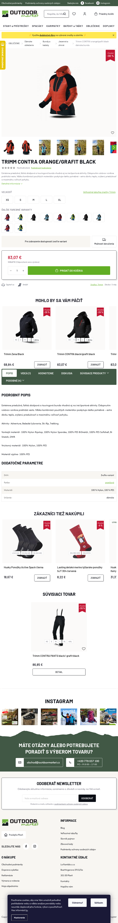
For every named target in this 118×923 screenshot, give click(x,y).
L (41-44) (15, 553)
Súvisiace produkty (93, 373)
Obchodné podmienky (12, 3)
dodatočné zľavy (47, 35)
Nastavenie (19, 917)
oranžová (109, 482)
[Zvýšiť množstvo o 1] (23, 270)
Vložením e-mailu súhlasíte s (59, 804)
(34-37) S (86, 553)
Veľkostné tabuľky (69, 833)
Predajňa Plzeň (16, 834)
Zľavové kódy (67, 844)
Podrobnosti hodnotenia (41, 168)
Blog (63, 827)
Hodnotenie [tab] (46, 373)
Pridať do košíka (71, 270)
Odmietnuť (77, 902)
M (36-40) (26, 553)
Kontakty (65, 881)
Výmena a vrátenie (11, 880)
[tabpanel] (59, 638)
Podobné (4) (13, 380)
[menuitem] (16, 26)
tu (27, 910)
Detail (59, 672)
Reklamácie (7, 875)
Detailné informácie (11, 183)
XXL (70, 641)
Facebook (89, 3)
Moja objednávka (10, 886)
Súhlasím (98, 902)
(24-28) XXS (75, 553)
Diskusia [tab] (66, 373)
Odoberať (87, 798)
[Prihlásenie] (84, 14)
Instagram (105, 3)
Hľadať (65, 14)
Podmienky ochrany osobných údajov (42, 3)
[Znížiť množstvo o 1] (11, 270)
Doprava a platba (10, 869)
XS (16, 339)
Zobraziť (42, 364)
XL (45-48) (37, 553)
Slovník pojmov (68, 838)
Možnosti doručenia (104, 243)
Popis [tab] (9, 373)
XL (64, 641)
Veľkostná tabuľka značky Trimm (99, 192)
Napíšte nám (67, 886)
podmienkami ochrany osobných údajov (71, 804)
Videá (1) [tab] (26, 373)
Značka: (96, 284)
